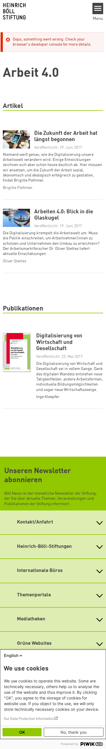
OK (22, 732)
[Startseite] (44, 11)
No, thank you (73, 732)
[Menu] (97, 8)
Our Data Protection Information (29, 718)
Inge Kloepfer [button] (47, 397)
